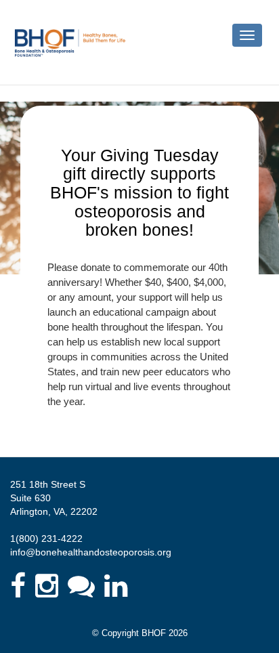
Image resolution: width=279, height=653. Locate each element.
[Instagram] (46, 585)
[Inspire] (81, 585)
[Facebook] (18, 585)
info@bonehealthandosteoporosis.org (90, 552)
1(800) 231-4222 (46, 538)
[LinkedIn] (115, 585)
